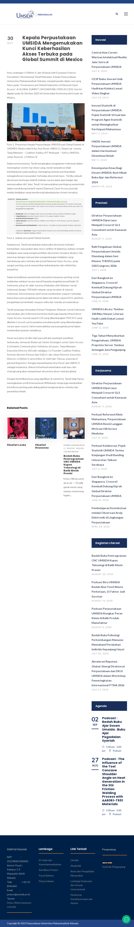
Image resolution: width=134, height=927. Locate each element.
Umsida (74, 860)
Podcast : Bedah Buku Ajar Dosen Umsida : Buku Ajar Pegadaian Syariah (113, 729)
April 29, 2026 (101, 526)
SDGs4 (71, 448)
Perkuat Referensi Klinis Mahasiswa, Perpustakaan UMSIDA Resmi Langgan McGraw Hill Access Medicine (109, 424)
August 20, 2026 (102, 574)
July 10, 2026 (100, 437)
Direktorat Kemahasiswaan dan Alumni (81, 899)
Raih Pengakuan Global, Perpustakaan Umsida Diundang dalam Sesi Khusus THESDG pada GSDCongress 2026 (107, 256)
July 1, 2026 (99, 270)
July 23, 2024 (100, 97)
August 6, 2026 (102, 627)
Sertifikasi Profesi (48, 869)
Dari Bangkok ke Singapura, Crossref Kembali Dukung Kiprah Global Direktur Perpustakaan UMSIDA (107, 287)
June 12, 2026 (100, 327)
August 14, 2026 (102, 600)
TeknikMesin (71, 451)
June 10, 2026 (100, 354)
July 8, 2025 (99, 71)
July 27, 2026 (100, 689)
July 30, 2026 (100, 653)
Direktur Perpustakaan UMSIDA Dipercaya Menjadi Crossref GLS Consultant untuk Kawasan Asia (109, 225)
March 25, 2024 (102, 186)
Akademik (75, 865)
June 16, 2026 (100, 301)
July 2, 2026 (99, 469)
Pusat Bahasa (46, 875)
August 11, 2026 (102, 238)
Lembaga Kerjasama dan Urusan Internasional (81, 885)
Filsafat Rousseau (42, 446)
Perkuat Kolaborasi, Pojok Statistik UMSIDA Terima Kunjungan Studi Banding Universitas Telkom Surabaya (109, 455)
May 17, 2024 (100, 133)
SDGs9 (80, 448)
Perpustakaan (46, 881)
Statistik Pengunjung (113, 866)
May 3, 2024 (99, 160)
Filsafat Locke (16, 445)
